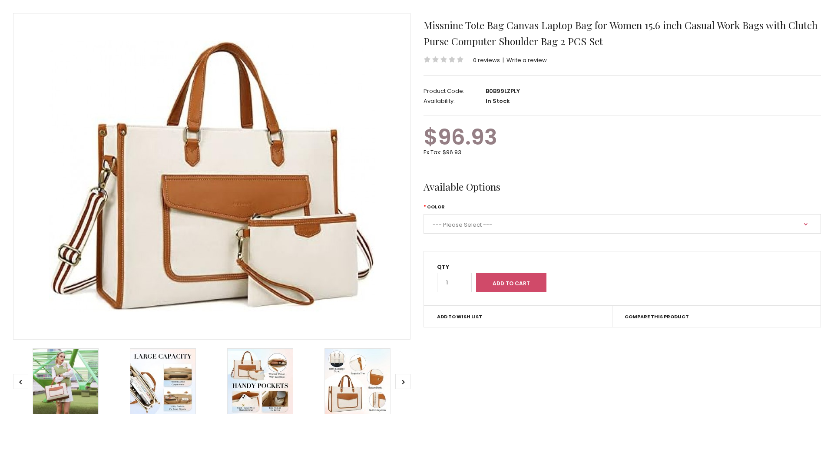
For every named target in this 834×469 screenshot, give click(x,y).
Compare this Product (657, 316)
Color (436, 206)
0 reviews (486, 60)
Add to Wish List (459, 316)
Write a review (526, 60)
